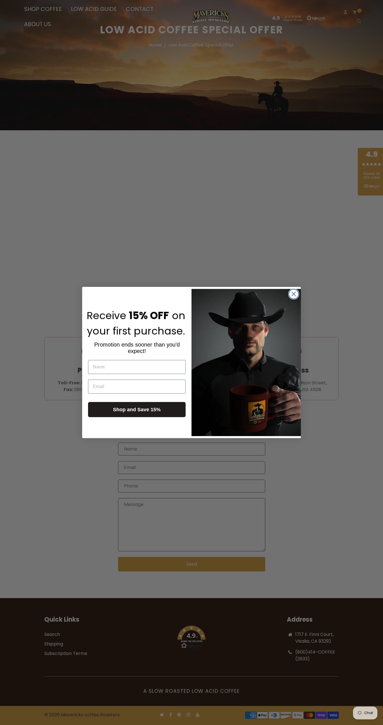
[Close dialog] (294, 294)
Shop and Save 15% (137, 409)
